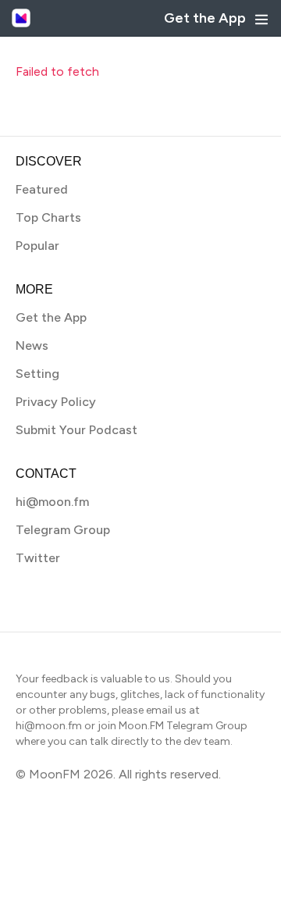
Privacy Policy (56, 401)
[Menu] (261, 19)
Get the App (205, 18)
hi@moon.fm (52, 501)
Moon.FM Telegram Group (183, 725)
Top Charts (48, 217)
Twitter (38, 557)
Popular (37, 245)
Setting (37, 373)
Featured (42, 189)
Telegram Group (63, 529)
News (32, 345)
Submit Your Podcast (76, 429)
